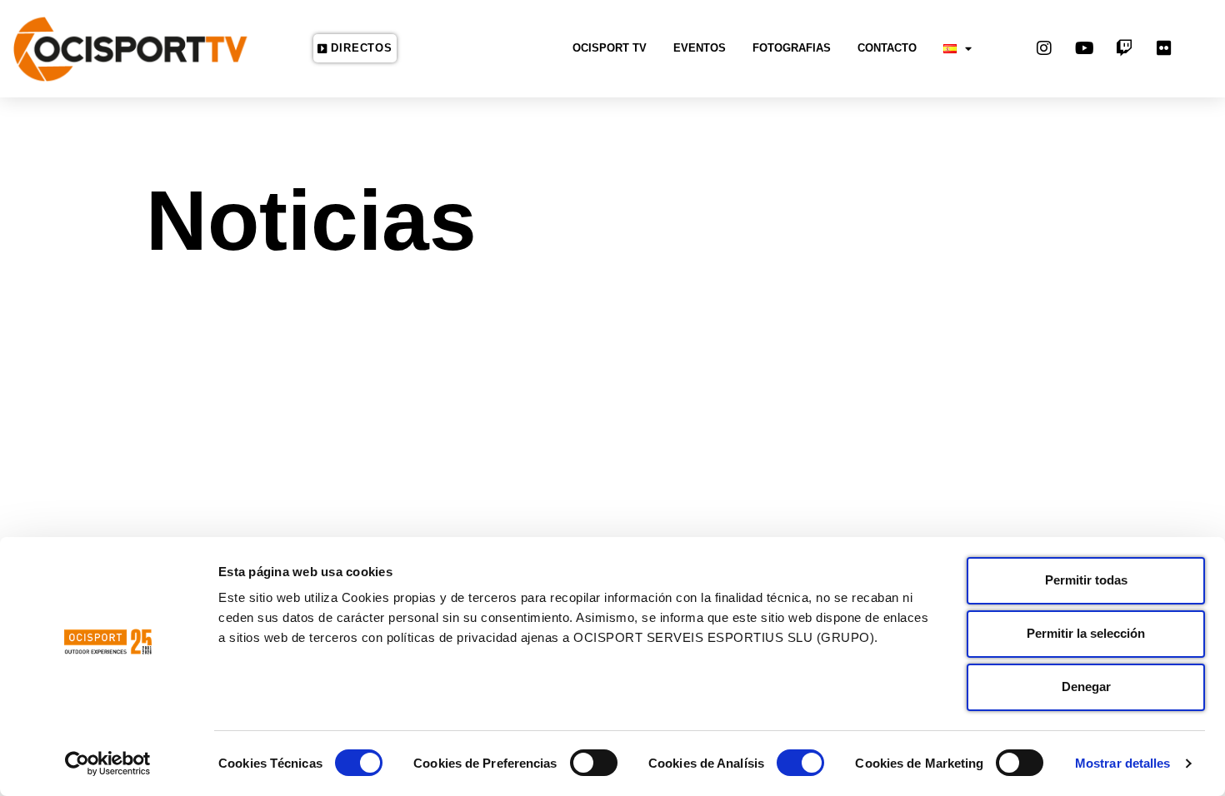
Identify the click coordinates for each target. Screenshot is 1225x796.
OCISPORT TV (609, 48)
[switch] (594, 762)
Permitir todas (1086, 580)
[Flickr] (1164, 48)
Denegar (1086, 686)
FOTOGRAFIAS (791, 48)
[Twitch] (1124, 48)
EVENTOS (699, 48)
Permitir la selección (1086, 633)
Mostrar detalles (1123, 763)
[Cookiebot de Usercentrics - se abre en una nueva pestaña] (108, 763)
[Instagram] (1044, 48)
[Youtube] (1084, 48)
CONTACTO (887, 48)
